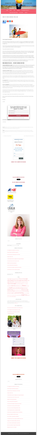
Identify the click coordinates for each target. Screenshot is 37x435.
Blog (14, 10)
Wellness (11, 296)
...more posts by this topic (10, 313)
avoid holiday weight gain (20, 283)
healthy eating (20, 288)
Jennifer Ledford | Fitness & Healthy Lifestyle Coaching (18, 4)
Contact (26, 12)
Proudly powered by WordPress (13, 433)
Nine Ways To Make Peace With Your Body (12, 414)
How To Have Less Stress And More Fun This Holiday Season (15, 307)
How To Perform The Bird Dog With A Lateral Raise (13, 422)
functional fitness (6, 131)
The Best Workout (7, 128)
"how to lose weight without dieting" (20, 280)
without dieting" (14, 296)
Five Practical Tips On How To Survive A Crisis (13, 397)
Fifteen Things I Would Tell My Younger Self (12, 252)
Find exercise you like (29, 130)
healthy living (10, 289)
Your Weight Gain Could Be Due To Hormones (13, 250)
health (10, 288)
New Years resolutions (20, 291)
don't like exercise (12, 130)
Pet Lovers (21, 12)
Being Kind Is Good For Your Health (11, 427)
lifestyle (23, 289)
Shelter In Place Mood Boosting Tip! (11, 399)
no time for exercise (24, 291)
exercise (21, 130)
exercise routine (24, 130)
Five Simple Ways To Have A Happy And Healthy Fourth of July (15, 418)
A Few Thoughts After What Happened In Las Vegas (13, 309)
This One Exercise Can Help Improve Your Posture (13, 254)
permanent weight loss (11, 292)
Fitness (11, 127)
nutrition (28, 291)
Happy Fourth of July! (10, 256)
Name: (14, 153)
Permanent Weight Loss (28, 127)
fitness (3, 131)
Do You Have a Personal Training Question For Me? (13, 407)
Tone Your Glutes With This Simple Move (12, 265)
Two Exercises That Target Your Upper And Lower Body (14, 267)
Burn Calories (8, 127)
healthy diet (15, 288)
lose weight (26, 289)
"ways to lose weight (11, 283)
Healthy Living (14, 127)
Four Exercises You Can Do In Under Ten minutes (13, 269)
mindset (13, 291)
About (11, 10)
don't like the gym (17, 130)
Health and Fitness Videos (14, 12)
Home (7, 10)
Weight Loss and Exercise (16, 128)
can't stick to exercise (7, 130)
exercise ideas (17, 285)
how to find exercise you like (12, 131)
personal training (27, 131)
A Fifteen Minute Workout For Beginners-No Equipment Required (15, 258)
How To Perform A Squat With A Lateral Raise (13, 416)
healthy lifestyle (25, 288)
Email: (14, 155)
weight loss (11, 128)
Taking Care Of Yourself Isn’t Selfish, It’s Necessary (13, 420)
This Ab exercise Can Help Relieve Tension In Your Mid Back (14, 412)
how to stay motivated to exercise (21, 131)
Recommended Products (25, 10)
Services (18, 10)
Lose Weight (18, 127)
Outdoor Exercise (22, 127)
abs (16, 283)
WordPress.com (26, 433)
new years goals (16, 291)
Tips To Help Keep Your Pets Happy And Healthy (13, 311)
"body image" (9, 278)
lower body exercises (9, 291)
